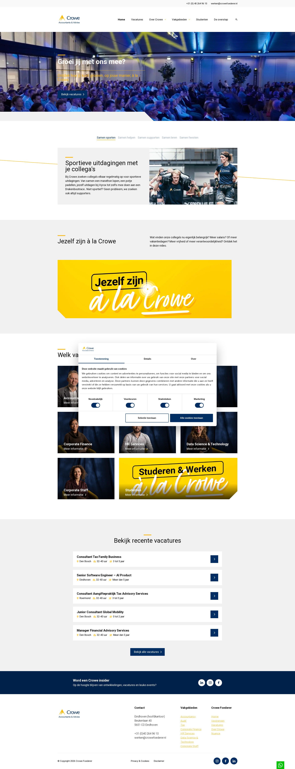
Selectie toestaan (147, 418)
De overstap (221, 19)
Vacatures (137, 19)
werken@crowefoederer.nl (224, 3)
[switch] (130, 405)
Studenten (202, 19)
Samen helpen (126, 137)
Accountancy (188, 716)
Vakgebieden (179, 19)
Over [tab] (193, 358)
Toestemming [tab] (101, 358)
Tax (183, 724)
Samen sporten (106, 137)
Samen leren (169, 137)
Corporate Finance (191, 729)
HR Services (188, 733)
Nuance (215, 733)
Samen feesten (188, 137)
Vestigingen (217, 720)
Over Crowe (156, 19)
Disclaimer (159, 761)
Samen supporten (148, 137)
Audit (183, 720)
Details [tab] (147, 358)
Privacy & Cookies (140, 761)
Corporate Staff (189, 746)
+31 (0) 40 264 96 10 (196, 3)
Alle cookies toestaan (191, 418)
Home (121, 19)
